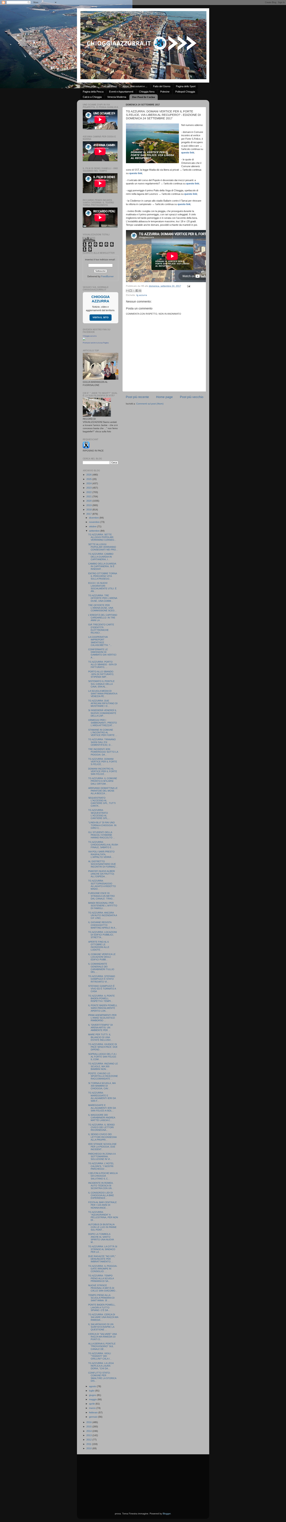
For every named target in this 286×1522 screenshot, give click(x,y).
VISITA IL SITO (101, 317)
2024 (89, 483)
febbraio (93, 1412)
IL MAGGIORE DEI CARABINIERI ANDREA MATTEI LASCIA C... (101, 1118)
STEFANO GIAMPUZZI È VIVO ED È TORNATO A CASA (102, 989)
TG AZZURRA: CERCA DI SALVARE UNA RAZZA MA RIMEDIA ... (103, 1317)
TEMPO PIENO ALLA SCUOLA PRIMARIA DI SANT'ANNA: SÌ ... (101, 1298)
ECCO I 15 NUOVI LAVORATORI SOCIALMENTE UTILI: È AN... (102, 587)
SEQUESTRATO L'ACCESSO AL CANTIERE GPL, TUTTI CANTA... (102, 802)
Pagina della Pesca (93, 91)
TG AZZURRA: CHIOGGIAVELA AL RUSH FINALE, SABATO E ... (103, 845)
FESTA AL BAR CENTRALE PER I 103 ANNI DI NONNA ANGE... (102, 1205)
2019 (89, 505)
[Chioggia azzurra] (84, 339)
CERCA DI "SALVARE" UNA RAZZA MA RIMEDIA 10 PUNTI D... (102, 1337)
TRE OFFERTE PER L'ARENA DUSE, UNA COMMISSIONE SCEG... (102, 608)
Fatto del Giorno (161, 86)
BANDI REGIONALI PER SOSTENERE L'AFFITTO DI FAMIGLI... (102, 906)
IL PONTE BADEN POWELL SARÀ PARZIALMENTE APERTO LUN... (102, 1008)
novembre (94, 522)
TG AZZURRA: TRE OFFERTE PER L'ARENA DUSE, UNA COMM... (102, 598)
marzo (92, 1408)
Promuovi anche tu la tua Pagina (96, 343)
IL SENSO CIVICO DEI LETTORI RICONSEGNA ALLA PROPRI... (102, 1137)
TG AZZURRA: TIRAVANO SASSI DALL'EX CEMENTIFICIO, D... (102, 742)
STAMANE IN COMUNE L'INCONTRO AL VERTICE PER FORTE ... (102, 732)
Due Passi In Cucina (143, 97)
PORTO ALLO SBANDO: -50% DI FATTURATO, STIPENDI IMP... (101, 674)
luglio (92, 1390)
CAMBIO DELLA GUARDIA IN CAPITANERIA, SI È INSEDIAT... (102, 566)
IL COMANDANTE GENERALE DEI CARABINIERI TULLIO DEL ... (101, 968)
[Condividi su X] (133, 290)
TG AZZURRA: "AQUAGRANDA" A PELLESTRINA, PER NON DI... (103, 1216)
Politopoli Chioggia (185, 91)
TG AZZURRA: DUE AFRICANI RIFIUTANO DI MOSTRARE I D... (103, 703)
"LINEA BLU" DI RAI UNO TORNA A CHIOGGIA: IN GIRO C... (102, 825)
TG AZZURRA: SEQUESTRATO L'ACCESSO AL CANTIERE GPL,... (99, 814)
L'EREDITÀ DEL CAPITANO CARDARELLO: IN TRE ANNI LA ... (102, 618)
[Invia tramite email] (127, 290)
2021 (89, 496)
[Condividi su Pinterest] (140, 290)
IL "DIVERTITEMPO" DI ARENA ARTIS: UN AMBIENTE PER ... (100, 1027)
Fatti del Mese (109, 86)
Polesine (164, 91)
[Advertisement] (143, 1479)
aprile (92, 1404)
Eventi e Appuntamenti (121, 91)
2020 (89, 501)
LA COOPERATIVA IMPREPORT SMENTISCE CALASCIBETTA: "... (100, 641)
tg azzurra (141, 295)
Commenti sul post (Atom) (150, 403)
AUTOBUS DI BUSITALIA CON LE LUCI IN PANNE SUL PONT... (102, 1227)
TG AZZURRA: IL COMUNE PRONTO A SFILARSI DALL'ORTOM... (102, 781)
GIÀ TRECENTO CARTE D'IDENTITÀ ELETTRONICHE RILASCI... (101, 628)
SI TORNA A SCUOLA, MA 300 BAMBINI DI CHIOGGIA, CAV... (102, 1086)
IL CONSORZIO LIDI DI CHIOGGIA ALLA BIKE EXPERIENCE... (101, 1195)
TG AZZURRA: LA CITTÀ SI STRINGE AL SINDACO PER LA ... (102, 1249)
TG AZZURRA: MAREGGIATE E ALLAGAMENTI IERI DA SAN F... (102, 1097)
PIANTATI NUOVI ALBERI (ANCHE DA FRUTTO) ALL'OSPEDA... (101, 874)
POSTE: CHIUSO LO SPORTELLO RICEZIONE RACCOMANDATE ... (103, 1076)
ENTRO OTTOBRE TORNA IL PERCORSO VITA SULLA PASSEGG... (102, 576)
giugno (93, 1395)
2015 (89, 1426)
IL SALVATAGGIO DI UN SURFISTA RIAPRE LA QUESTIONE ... (101, 1327)
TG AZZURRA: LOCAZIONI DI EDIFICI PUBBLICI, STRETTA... (102, 935)
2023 (89, 488)
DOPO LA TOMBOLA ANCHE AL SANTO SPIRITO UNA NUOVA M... (101, 1238)
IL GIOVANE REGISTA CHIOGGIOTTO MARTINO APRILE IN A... (102, 925)
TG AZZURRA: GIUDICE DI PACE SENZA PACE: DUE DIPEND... (103, 1047)
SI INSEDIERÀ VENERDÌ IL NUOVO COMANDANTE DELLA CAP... (102, 713)
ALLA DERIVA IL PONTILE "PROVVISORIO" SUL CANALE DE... (102, 1346)
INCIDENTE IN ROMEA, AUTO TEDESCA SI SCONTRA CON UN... (101, 1186)
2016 (89, 1422)
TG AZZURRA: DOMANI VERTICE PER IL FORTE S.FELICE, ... (102, 762)
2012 (89, 1439)
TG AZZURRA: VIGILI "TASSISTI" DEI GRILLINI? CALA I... (100, 1356)
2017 (89, 514)
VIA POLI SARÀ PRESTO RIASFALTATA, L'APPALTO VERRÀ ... (101, 854)
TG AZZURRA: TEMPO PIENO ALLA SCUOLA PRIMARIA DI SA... (101, 1278)
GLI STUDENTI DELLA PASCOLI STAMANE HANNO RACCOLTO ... (101, 835)
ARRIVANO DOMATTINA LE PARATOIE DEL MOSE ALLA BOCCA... (103, 791)
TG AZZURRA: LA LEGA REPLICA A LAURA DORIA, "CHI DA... (101, 1366)
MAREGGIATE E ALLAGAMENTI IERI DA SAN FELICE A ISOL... (102, 1108)
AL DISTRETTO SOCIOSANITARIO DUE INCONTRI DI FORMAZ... (103, 864)
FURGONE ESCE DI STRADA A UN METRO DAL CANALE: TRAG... (101, 896)
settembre (94, 531)
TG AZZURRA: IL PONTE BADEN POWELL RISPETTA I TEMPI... (101, 998)
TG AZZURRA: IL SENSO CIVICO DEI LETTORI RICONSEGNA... (101, 1127)
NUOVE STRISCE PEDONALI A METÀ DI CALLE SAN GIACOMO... (102, 1288)
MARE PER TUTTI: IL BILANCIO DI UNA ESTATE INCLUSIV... (100, 1037)
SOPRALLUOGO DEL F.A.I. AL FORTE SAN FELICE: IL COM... (102, 1057)
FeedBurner (107, 276)
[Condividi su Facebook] (137, 290)
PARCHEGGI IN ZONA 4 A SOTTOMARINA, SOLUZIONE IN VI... (102, 1156)
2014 (89, 1431)
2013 (89, 1435)
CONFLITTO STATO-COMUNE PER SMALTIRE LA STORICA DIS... (102, 1377)
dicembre (94, 517)
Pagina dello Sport (185, 86)
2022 (89, 492)
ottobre (93, 526)
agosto (93, 1386)
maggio (93, 1399)
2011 (89, 1444)
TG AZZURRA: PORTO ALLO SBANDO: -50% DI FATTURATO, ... (102, 664)
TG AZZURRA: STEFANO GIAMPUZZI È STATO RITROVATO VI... (101, 979)
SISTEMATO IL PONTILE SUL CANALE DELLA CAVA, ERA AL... (101, 684)
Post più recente (137, 397)
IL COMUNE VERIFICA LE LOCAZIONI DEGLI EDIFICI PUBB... (102, 957)
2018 (89, 509)
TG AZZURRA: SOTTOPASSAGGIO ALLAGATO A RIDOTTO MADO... (102, 885)
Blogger (167, 1513)
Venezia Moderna (116, 96)
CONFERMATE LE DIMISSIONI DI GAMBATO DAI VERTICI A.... (102, 653)
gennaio (93, 1417)
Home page (89, 86)
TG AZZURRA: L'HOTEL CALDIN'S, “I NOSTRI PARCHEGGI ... (101, 1166)
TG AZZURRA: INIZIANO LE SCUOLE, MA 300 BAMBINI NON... (103, 1066)
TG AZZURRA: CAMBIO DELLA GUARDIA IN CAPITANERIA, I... (100, 557)
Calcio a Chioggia (92, 96)
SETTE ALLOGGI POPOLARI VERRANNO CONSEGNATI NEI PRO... (103, 547)
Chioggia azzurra (89, 336)
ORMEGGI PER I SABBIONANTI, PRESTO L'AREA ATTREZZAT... (102, 723)
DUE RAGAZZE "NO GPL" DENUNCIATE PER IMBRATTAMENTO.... (102, 1259)
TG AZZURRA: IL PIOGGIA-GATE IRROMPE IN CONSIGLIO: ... (102, 1269)
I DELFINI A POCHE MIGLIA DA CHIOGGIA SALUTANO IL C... (103, 1176)
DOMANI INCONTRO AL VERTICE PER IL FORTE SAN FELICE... (102, 771)
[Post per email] (188, 286)
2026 (89, 474)
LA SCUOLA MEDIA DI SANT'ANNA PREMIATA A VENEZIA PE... (102, 694)
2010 (89, 1448)
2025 (89, 479)
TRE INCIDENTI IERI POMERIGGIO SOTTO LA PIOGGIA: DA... (103, 752)
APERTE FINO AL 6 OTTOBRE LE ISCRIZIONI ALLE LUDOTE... (98, 946)
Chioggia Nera (146, 91)
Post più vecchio (191, 397)
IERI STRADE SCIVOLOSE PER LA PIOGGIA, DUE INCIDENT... (102, 1147)
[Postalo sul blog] (130, 290)
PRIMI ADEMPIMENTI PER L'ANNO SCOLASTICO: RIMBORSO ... (102, 1018)
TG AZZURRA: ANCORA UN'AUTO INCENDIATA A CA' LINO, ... (102, 915)
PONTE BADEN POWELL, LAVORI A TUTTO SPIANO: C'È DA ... (102, 1307)
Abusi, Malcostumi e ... (135, 86)
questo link (187, 152)
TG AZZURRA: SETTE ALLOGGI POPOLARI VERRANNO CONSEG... (102, 537)
